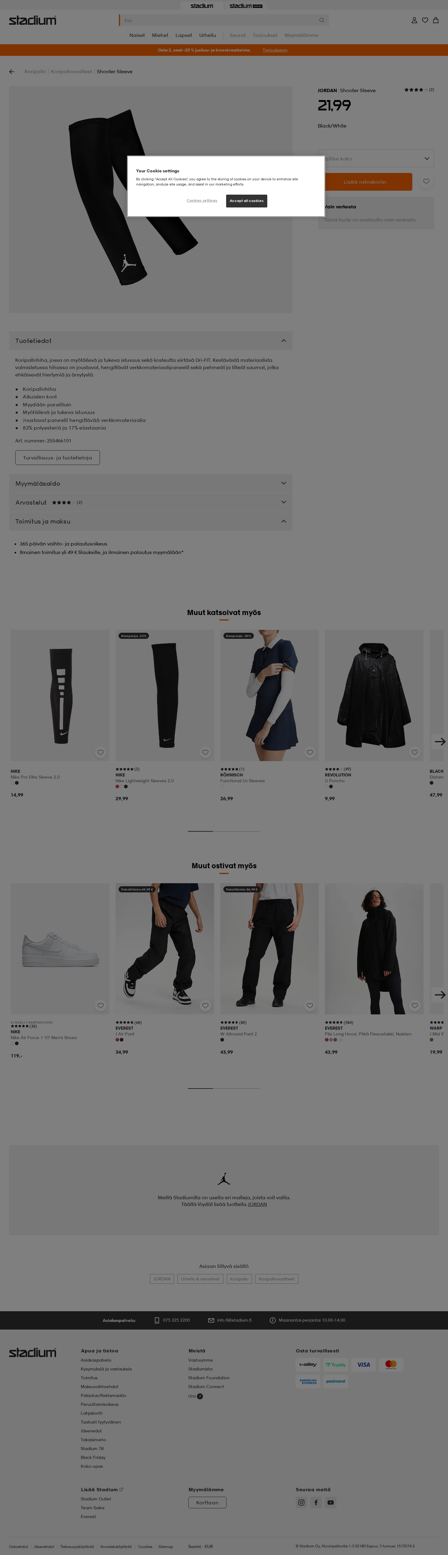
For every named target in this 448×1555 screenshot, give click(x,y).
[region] (226, 186)
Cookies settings (202, 200)
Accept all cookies (247, 201)
